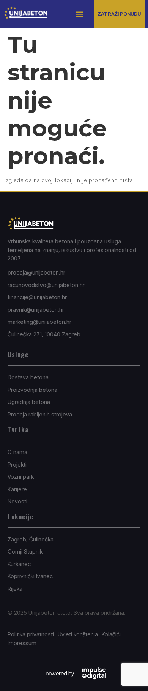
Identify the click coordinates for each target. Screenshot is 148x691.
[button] (80, 14)
